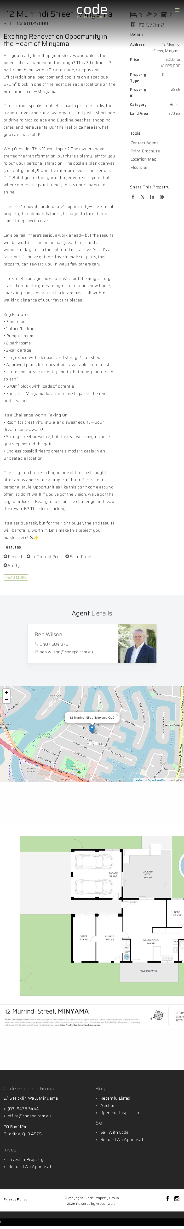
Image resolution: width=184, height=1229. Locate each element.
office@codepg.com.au (29, 1116)
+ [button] (6, 692)
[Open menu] (177, 10)
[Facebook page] (168, 1199)
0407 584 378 (54, 644)
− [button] (6, 700)
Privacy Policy (15, 1199)
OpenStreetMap (157, 780)
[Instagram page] (176, 1199)
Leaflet (139, 780)
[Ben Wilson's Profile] (137, 643)
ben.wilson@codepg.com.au (66, 652)
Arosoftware (105, 1203)
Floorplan (140, 167)
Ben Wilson (48, 634)
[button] (154, 151)
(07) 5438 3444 (23, 1109)
